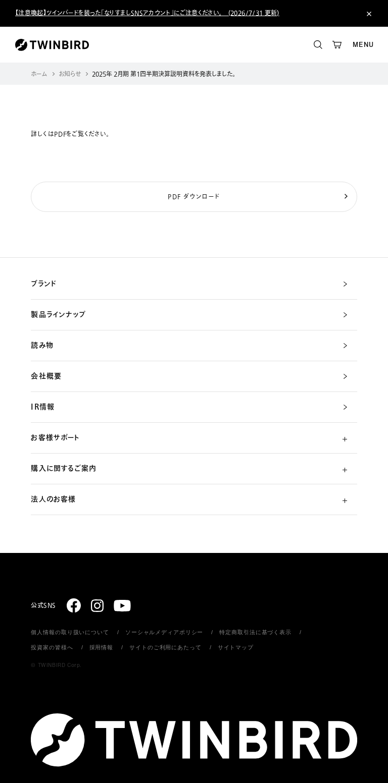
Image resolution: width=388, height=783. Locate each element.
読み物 (42, 345)
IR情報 (42, 407)
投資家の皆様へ (52, 647)
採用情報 (101, 647)
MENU (363, 44)
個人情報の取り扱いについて (70, 632)
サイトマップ (236, 647)
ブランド (43, 284)
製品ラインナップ (58, 314)
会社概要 (46, 376)
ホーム (39, 74)
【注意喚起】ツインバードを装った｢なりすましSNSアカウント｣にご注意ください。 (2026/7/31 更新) (147, 13)
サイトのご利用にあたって (165, 647)
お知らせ (70, 74)
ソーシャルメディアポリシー (164, 632)
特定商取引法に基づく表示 (255, 632)
